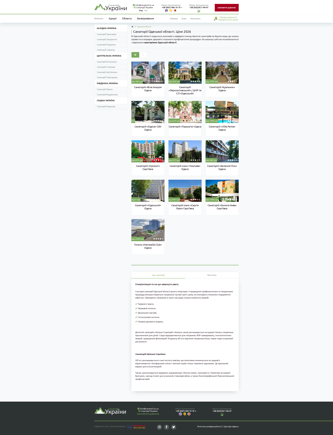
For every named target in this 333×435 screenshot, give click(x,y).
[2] (156, 81)
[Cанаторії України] (110, 7)
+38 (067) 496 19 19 (171, 7)
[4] (160, 81)
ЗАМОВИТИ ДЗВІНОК (227, 8)
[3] (158, 81)
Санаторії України (144, 7)
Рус (146, 10)
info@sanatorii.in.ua (144, 5)
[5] (162, 81)
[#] (198, 10)
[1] (154, 81)
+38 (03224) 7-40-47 (199, 7)
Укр (141, 10)
